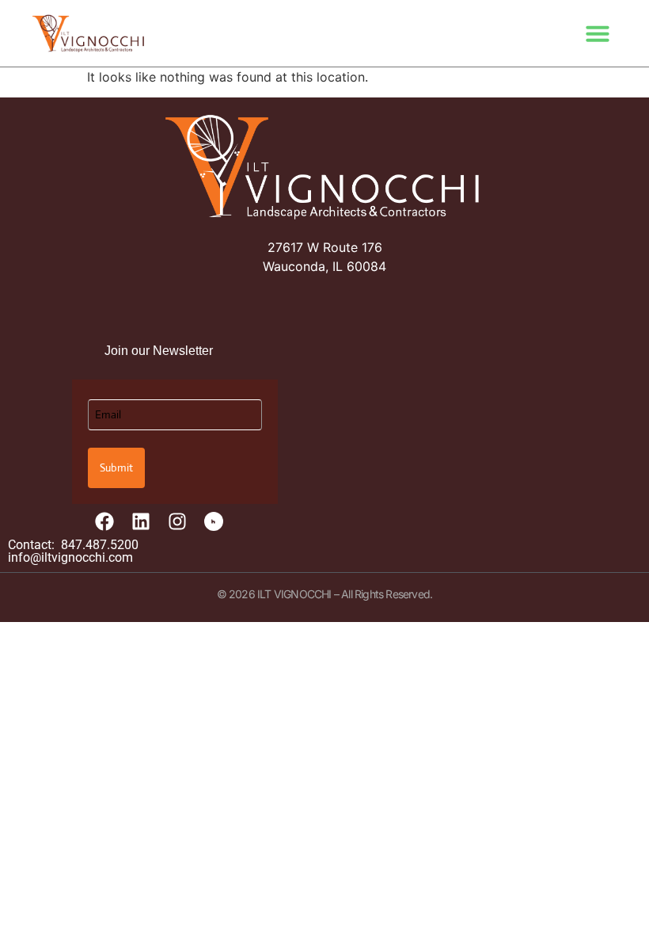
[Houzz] (213, 521)
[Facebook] (104, 521)
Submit (116, 467)
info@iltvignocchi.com (70, 557)
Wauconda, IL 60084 (324, 266)
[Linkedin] (140, 521)
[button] (598, 33)
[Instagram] (177, 521)
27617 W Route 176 (325, 247)
